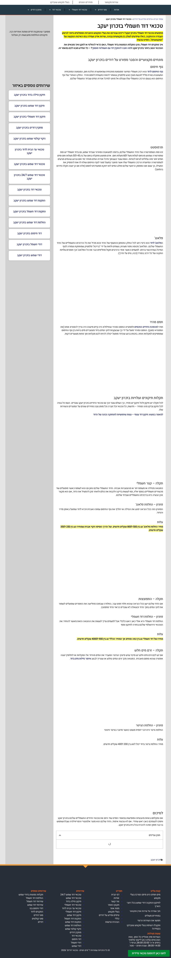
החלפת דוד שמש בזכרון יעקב (29, 222)
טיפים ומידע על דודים (142, 19)
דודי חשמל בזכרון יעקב (29, 244)
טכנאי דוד (56, 9)
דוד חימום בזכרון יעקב (29, 233)
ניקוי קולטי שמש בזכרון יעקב (29, 138)
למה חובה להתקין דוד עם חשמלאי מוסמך (112, 48)
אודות (116, 9)
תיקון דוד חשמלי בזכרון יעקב (29, 117)
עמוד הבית (158, 19)
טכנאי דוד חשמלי (79, 9)
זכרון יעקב (155, 860)
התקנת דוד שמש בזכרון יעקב (29, 200)
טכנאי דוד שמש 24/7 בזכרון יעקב (29, 177)
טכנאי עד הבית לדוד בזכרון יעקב (29, 151)
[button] (60, 835)
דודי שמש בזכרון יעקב (29, 255)
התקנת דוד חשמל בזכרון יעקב (29, 211)
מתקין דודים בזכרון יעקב (29, 128)
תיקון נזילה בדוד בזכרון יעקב (29, 95)
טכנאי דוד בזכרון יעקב (29, 189)
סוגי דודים (102, 9)
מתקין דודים (36, 9)
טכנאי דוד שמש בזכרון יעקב (29, 164)
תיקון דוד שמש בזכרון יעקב (29, 106)
